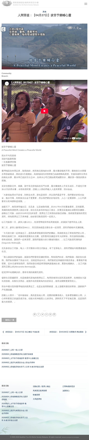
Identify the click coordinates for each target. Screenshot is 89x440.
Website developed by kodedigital (70, 437)
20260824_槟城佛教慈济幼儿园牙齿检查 (17, 354)
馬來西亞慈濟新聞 (40, 391)
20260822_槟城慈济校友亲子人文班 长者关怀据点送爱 (23, 367)
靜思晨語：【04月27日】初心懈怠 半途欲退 (22, 332)
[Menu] (85, 4)
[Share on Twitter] (42, 314)
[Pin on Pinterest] (50, 314)
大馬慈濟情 (37, 399)
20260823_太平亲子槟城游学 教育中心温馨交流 (20, 358)
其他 (44, 12)
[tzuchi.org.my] (21, 3)
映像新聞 (36, 395)
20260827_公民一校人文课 (12, 350)
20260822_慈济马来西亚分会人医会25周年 (18, 362)
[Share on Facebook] (38, 314)
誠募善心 (66, 391)
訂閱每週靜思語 (69, 386)
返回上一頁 (9, 320)
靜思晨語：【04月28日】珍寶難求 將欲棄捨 (67, 332)
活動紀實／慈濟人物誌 (41, 386)
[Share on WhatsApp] (34, 314)
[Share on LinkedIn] (54, 314)
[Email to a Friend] (46, 314)
